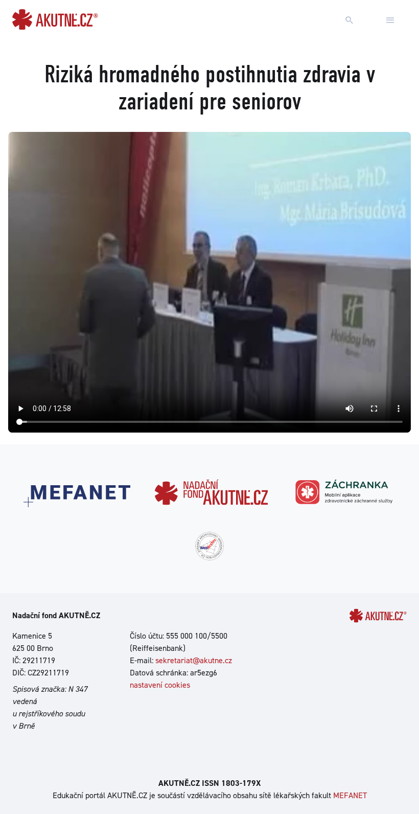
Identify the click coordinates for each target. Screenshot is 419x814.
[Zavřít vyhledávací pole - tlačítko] (390, 20)
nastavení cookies (160, 685)
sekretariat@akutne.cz (193, 660)
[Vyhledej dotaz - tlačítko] (349, 20)
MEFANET (350, 795)
